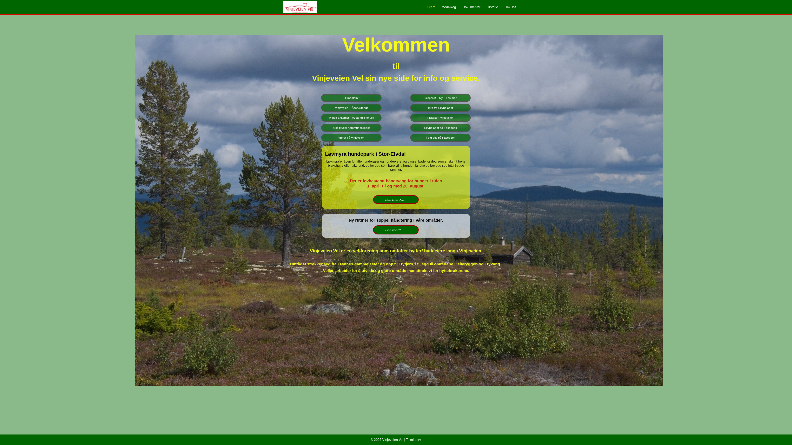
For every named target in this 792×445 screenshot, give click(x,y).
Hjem (431, 7)
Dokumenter (471, 7)
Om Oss (510, 7)
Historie (492, 7)
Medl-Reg (449, 7)
